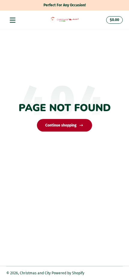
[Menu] (12, 20)
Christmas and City (35, 273)
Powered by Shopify (68, 273)
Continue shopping (60, 125)
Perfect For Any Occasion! (65, 5)
